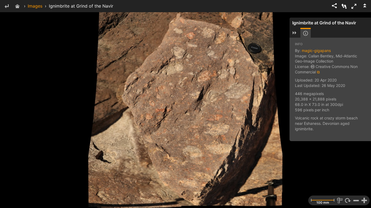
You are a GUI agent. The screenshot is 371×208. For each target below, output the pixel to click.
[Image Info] (305, 33)
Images (35, 6)
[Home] (17, 6)
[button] (354, 6)
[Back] (6, 6)
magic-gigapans (316, 50)
